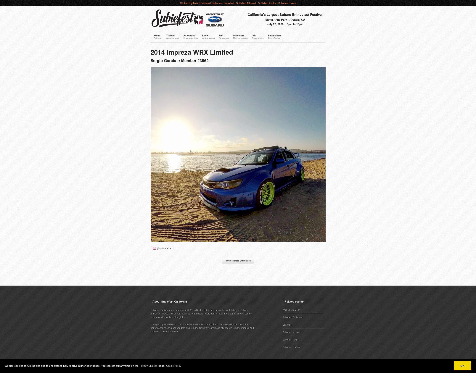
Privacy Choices (148, 365)
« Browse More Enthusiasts (238, 260)
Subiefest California (211, 3)
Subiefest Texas (287, 3)
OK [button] (462, 365)
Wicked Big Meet (189, 3)
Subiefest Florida (267, 3)
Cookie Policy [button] (173, 365)
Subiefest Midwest (246, 3)
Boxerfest (229, 3)
